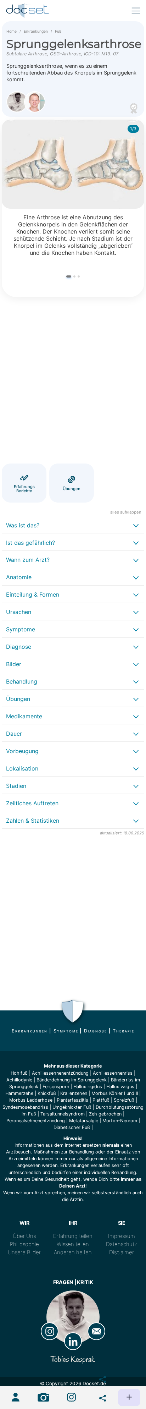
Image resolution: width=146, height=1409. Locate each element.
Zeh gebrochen (105, 1114)
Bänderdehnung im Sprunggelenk (71, 1079)
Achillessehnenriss (113, 1073)
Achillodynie (19, 1079)
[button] (68, 277)
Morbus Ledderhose (30, 1100)
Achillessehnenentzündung (60, 1073)
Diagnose (95, 1031)
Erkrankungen (36, 31)
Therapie (123, 1031)
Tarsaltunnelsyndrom (62, 1114)
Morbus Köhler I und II (114, 1093)
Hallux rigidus (87, 1086)
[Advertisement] (73, 381)
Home (11, 31)
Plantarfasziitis (72, 1100)
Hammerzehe (19, 1093)
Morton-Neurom (119, 1120)
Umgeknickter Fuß (71, 1107)
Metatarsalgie (83, 1120)
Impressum (121, 1236)
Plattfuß (101, 1100)
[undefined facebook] (99, 1377)
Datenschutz (121, 1244)
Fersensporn (56, 1086)
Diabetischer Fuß (72, 1127)
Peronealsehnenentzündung (35, 1120)
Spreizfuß (124, 1100)
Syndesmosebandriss (25, 1107)
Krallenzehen (73, 1093)
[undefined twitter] (99, 1396)
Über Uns (24, 1236)
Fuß (58, 31)
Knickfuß (47, 1093)
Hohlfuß (19, 1073)
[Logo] (28, 10)
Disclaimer (121, 1252)
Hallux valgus (120, 1086)
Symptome (66, 1031)
